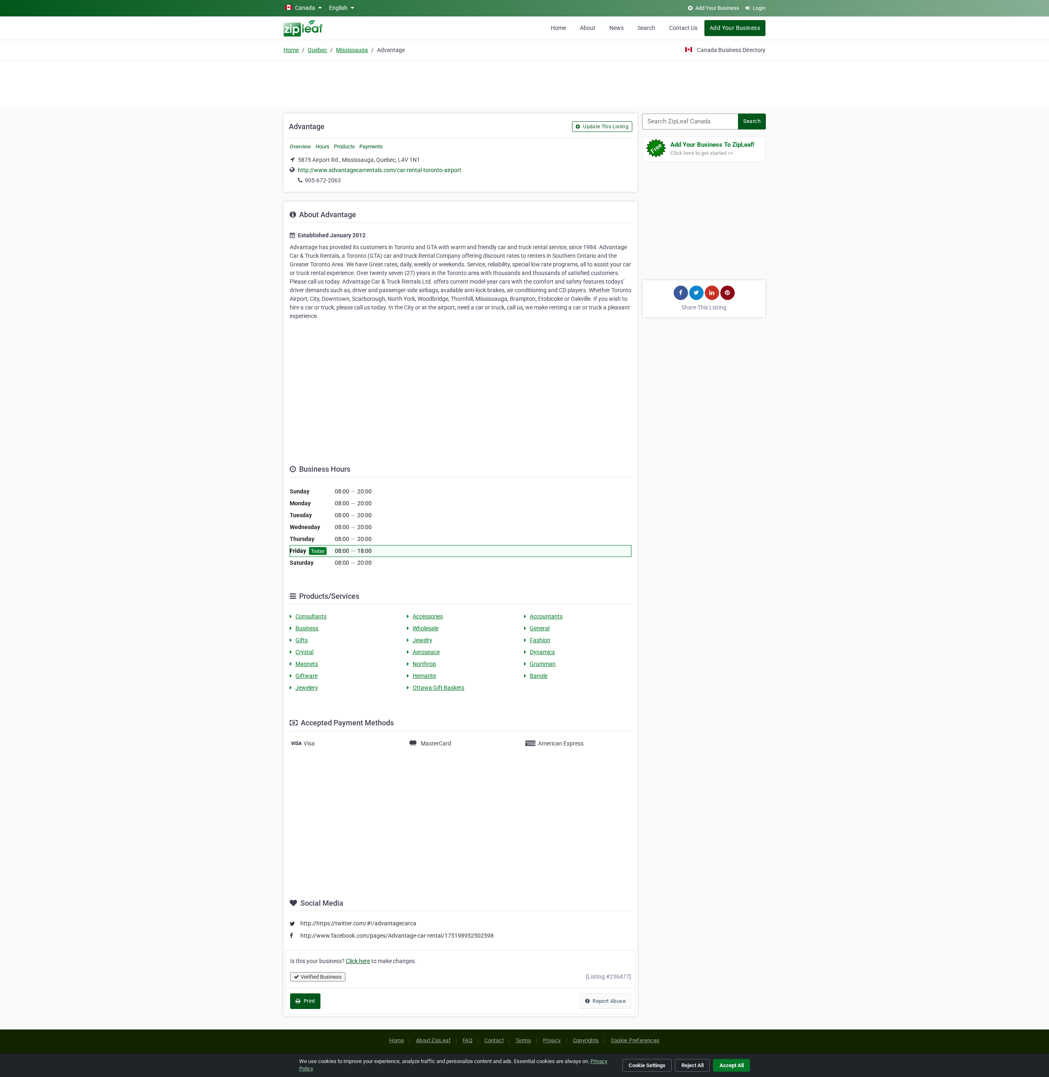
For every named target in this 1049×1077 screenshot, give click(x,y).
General (539, 628)
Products (344, 146)
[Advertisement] (524, 82)
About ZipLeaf (433, 1040)
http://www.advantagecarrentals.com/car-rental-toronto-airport (379, 170)
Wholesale (425, 628)
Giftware (306, 676)
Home (558, 28)
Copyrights (586, 1040)
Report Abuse (608, 1001)
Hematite (424, 676)
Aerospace (426, 652)
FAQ (467, 1040)
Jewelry (422, 640)
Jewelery (306, 687)
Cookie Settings (647, 1065)
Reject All (692, 1065)
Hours (322, 146)
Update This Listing (605, 127)
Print (308, 1001)
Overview (300, 146)
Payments (371, 146)
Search (646, 28)
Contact (494, 1040)
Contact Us (683, 28)
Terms (523, 1040)
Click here (358, 961)
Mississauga (352, 50)
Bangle (538, 676)
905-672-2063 (323, 180)
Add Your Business (735, 28)
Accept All (732, 1065)
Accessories (428, 616)
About (587, 28)
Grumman (543, 664)
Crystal (304, 652)
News (616, 28)
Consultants (311, 616)
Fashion (540, 640)
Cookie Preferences (635, 1040)
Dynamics (542, 652)
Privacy (552, 1040)
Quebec (317, 50)
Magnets (306, 664)
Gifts (301, 640)
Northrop (424, 664)
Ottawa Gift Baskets (438, 687)
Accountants (546, 616)
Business (306, 628)
